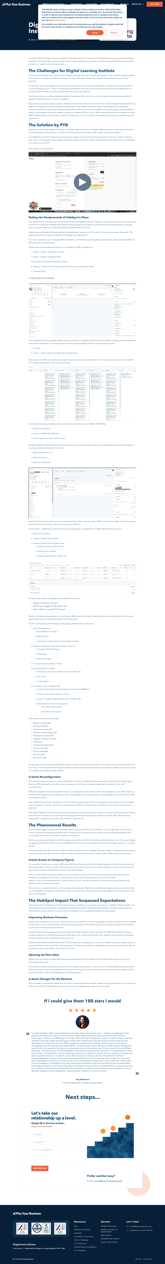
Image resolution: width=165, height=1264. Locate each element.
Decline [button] (114, 32)
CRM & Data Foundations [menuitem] (53, 4)
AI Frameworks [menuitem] (107, 4)
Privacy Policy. (59, 20)
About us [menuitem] (124, 4)
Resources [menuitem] (136, 4)
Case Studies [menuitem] (91, 4)
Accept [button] (95, 32)
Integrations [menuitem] (76, 4)
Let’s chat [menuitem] (154, 4)
